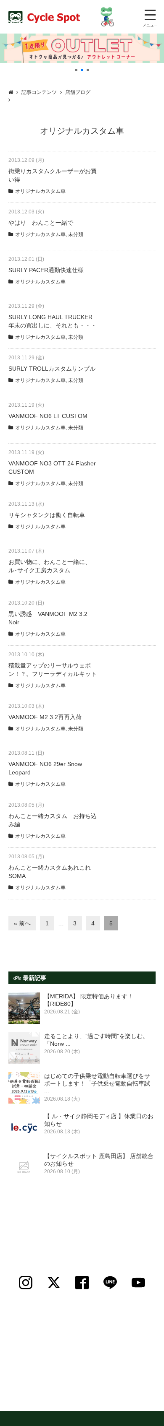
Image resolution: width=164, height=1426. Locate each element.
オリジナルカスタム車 (40, 191)
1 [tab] (76, 70)
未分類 (75, 234)
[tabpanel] (82, 48)
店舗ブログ (77, 92)
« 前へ (22, 923)
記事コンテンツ (39, 92)
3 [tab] (88, 70)
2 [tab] (82, 70)
